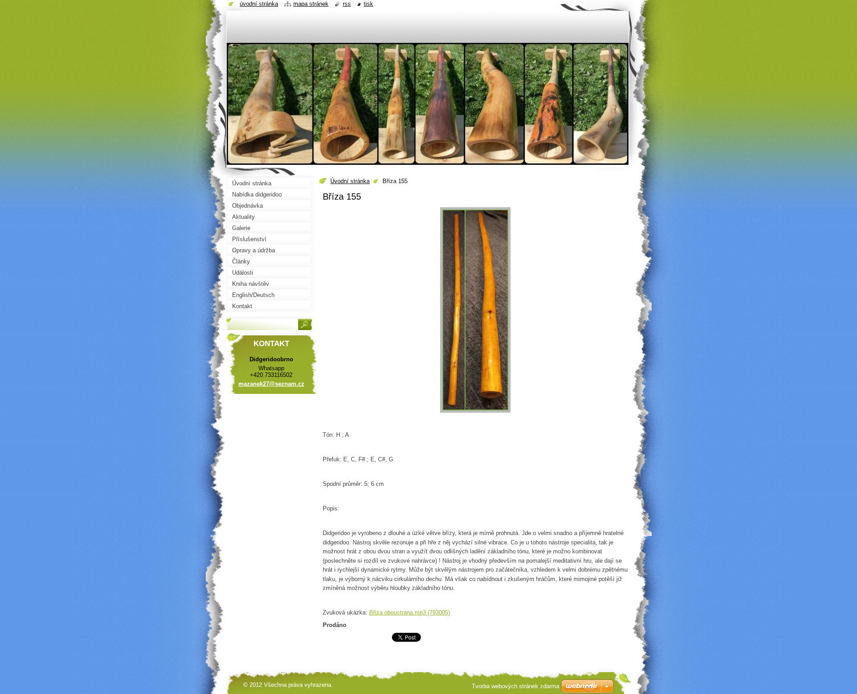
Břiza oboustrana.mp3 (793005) (409, 612)
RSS (347, 3)
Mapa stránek (311, 3)
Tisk (368, 3)
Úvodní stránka (350, 181)
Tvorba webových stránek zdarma (515, 686)
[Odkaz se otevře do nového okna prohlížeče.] (475, 413)
